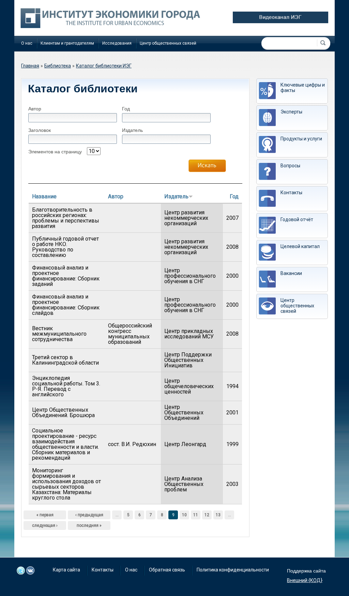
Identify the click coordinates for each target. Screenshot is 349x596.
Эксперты (291, 111)
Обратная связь (167, 569)
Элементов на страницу (55, 151)
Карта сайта (66, 569)
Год (126, 108)
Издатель (132, 130)
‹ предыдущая (89, 515)
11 (195, 515)
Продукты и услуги (301, 138)
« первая (45, 515)
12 (206, 515)
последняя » (89, 525)
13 (218, 515)
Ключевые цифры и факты (302, 87)
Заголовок (39, 130)
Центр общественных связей (168, 43)
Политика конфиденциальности (233, 569)
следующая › (45, 525)
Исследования (117, 43)
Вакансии (291, 273)
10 (184, 515)
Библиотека (57, 65)
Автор (34, 108)
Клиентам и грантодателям (67, 43)
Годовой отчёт (296, 219)
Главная (30, 65)
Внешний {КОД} (304, 580)
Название (44, 196)
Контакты (291, 192)
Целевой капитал (300, 246)
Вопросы (290, 165)
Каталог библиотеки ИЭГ (104, 65)
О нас (26, 43)
